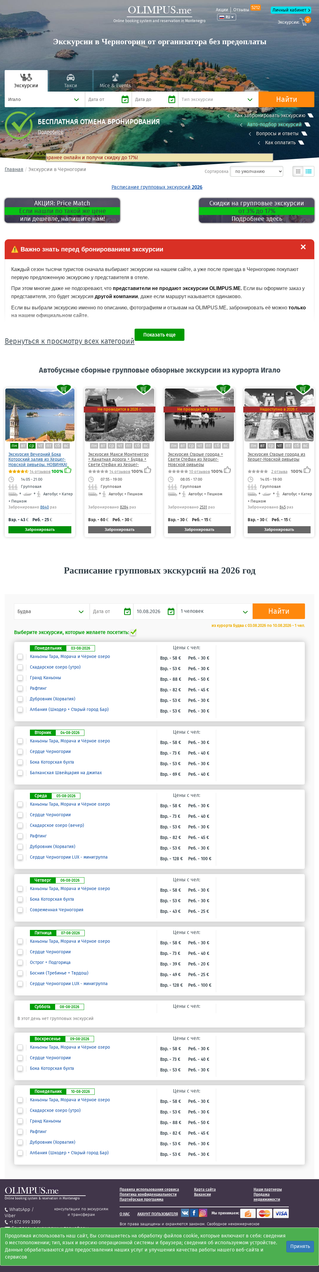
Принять (300, 1246)
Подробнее (51, 132)
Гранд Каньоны (45, 678)
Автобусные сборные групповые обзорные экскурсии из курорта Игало (159, 370)
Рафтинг (38, 688)
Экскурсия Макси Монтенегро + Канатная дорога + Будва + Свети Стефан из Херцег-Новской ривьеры (118, 462)
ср (31, 445)
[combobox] (45, 99)
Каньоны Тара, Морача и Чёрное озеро (70, 657)
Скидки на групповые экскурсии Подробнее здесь (256, 210)
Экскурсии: (293, 21)
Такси (70, 85)
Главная (14, 169)
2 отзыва (279, 471)
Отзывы (246, 9)
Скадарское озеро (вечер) (57, 825)
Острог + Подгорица (50, 962)
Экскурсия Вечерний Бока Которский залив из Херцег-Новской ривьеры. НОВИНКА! (37, 459)
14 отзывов (40, 471)
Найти (286, 99)
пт (48, 445)
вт (23, 445)
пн (14, 445)
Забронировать (40, 529)
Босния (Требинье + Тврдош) (59, 973)
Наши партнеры (268, 1189)
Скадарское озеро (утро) (55, 667)
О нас (125, 1214)
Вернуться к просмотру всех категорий (70, 341)
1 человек (192, 611)
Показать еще (159, 335)
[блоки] (298, 171)
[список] (308, 171)
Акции (222, 9)
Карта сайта (205, 1189)
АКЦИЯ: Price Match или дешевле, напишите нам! (62, 210)
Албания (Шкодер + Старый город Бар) (69, 709)
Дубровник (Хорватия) (52, 699)
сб (57, 445)
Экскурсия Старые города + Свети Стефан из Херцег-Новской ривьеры (195, 459)
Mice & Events (115, 85)
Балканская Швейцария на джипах (66, 773)
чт (40, 445)
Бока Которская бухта (52, 762)
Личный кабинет (289, 10)
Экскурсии (26, 85)
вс (66, 445)
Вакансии (202, 1194)
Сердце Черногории (50, 752)
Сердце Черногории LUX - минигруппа (69, 857)
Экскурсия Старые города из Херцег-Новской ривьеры (276, 457)
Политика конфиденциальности (148, 1194)
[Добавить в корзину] (64, 389)
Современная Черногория (56, 910)
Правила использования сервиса (149, 1189)
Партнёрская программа (142, 1199)
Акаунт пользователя (157, 1214)
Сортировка (217, 171)
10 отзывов (199, 471)
